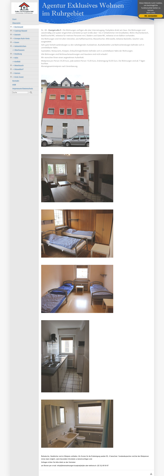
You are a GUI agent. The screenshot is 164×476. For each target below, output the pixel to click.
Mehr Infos (150, 13)
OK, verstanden (150, 16)
